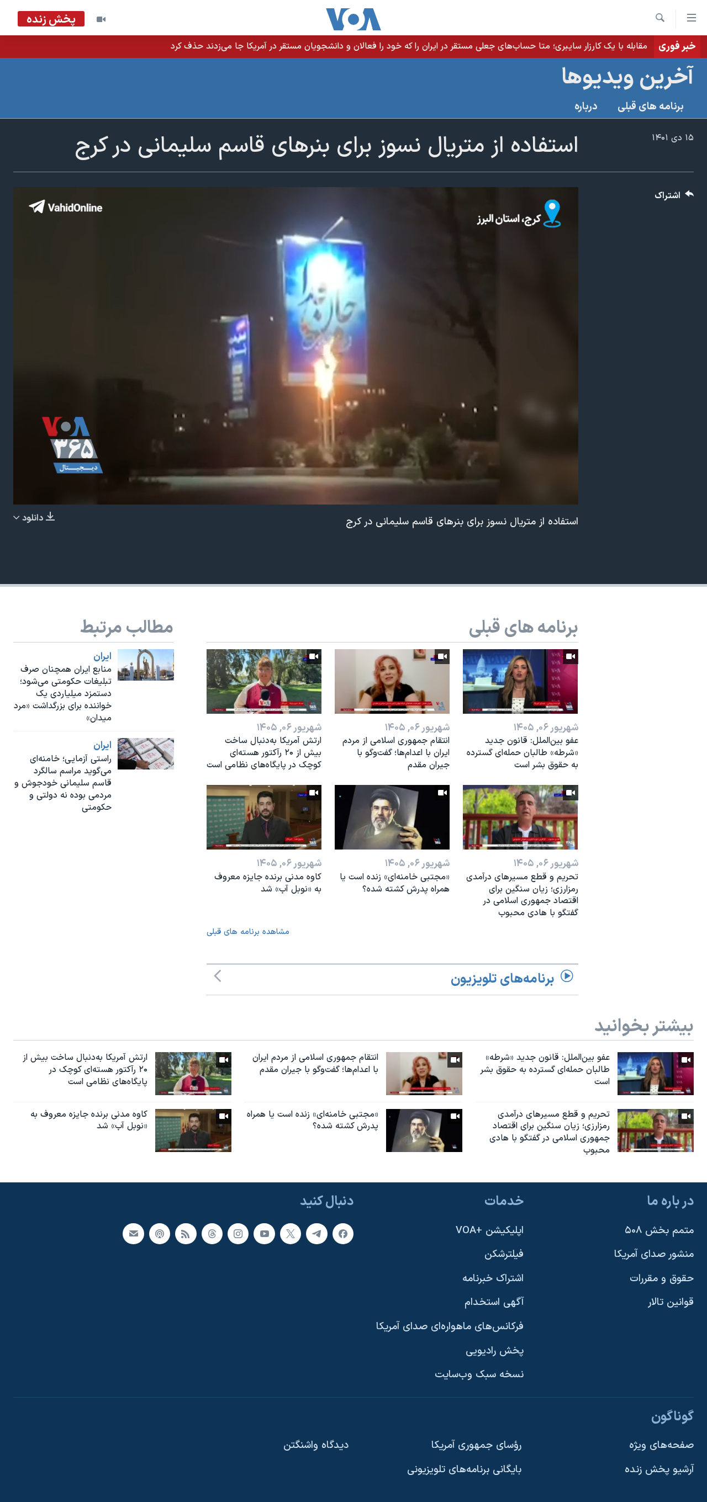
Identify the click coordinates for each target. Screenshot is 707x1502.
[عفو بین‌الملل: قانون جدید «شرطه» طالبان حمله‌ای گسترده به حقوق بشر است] (520, 681)
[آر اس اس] (185, 1233)
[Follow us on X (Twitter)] (290, 1233)
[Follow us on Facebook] (343, 1233)
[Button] (674, 198)
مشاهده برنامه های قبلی (248, 932)
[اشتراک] (133, 1233)
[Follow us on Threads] (212, 1233)
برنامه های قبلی (651, 106)
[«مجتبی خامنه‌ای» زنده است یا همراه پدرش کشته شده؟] (392, 817)
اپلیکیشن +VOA (490, 1230)
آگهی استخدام (494, 1302)
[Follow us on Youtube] (264, 1233)
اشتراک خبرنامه (493, 1278)
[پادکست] (159, 1233)
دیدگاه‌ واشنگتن (316, 1445)
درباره (586, 106)
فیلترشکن (504, 1254)
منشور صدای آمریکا (654, 1254)
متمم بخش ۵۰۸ (659, 1230)
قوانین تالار (671, 1302)
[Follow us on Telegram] (316, 1233)
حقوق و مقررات (662, 1278)
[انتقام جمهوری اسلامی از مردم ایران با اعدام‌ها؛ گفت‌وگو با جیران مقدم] (392, 681)
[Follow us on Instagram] (238, 1233)
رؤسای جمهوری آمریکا (476, 1445)
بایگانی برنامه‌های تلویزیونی (464, 1469)
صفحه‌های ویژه (661, 1445)
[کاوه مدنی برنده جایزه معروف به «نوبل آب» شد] (264, 817)
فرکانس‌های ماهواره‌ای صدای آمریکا (450, 1326)
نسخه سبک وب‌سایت (479, 1374)
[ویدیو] (101, 19)
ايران (102, 657)
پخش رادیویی (495, 1351)
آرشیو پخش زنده (659, 1469)
